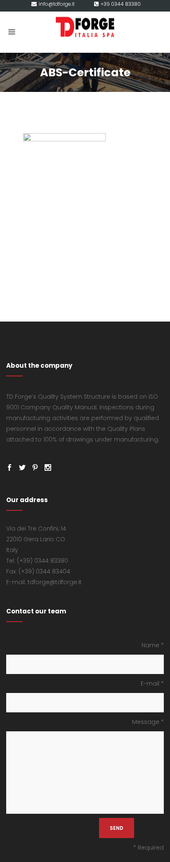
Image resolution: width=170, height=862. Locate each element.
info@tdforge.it (57, 3)
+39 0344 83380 (121, 3)
